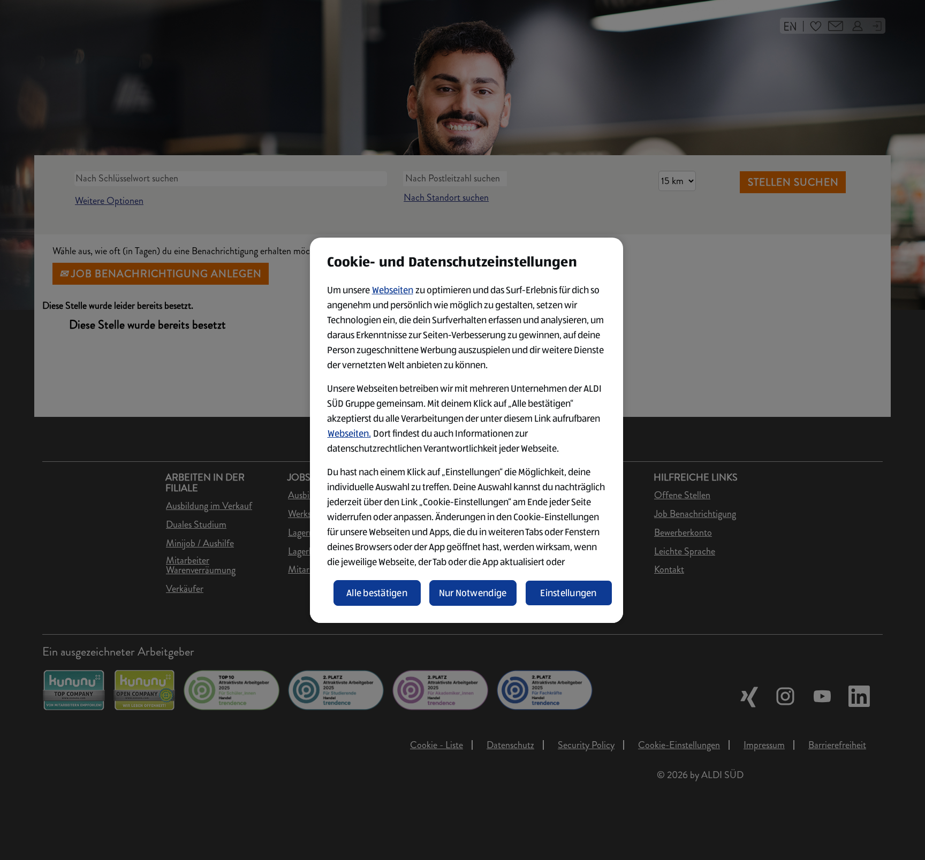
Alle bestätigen (376, 593)
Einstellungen (568, 593)
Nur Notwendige (473, 593)
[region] (466, 430)
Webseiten (392, 290)
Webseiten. (349, 433)
